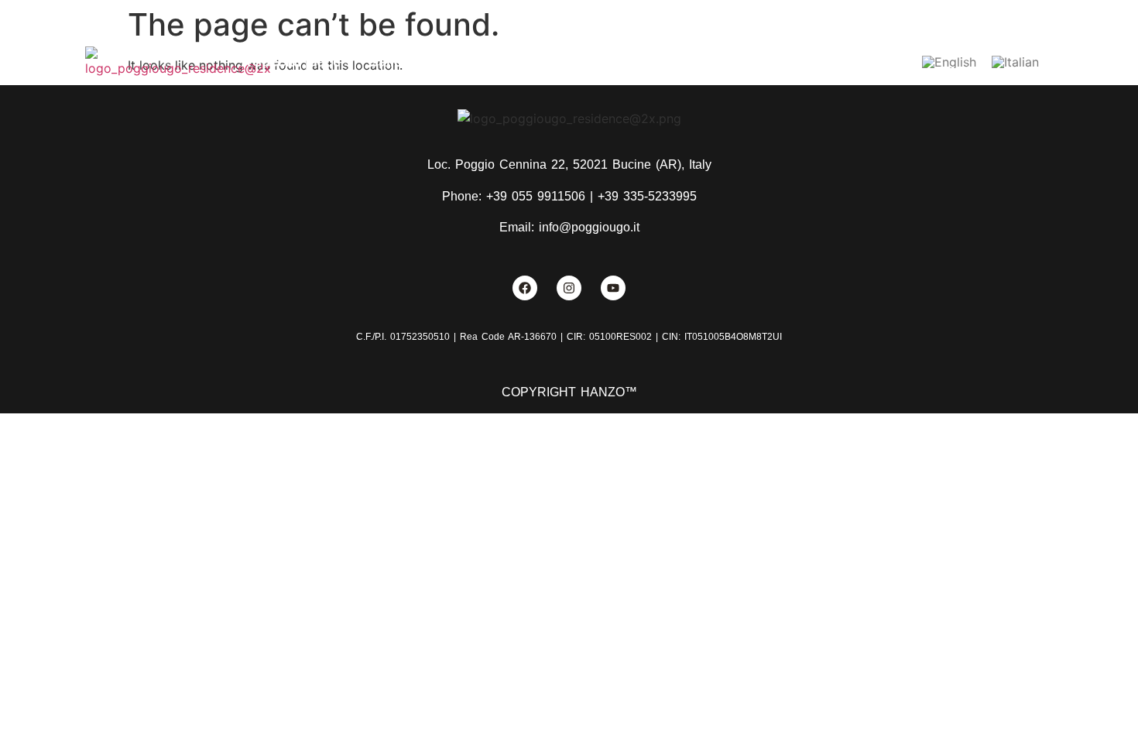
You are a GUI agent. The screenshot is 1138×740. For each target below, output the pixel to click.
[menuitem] (949, 62)
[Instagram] (569, 288)
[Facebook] (524, 288)
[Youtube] (613, 288)
